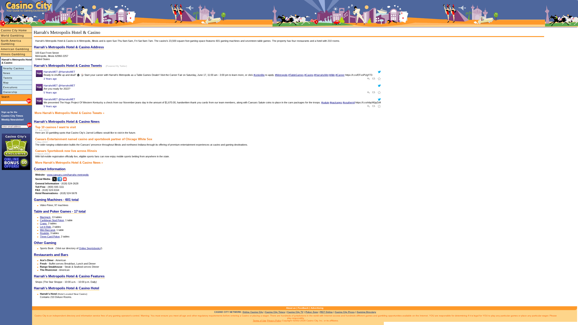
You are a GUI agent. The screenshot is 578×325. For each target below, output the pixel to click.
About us (291, 308)
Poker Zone (311, 312)
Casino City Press (345, 312)
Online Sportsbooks (90, 248)
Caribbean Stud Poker (52, 220)
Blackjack (45, 217)
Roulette (44, 233)
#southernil (349, 102)
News (6, 73)
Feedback (303, 308)
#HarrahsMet (321, 75)
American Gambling (15, 49)
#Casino (308, 75)
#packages (336, 102)
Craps (43, 223)
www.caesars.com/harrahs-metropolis (68, 174)
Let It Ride (45, 226)
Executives (10, 87)
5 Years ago (50, 92)
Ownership (10, 92)
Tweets (7, 78)
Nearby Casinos (13, 68)
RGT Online (326, 312)
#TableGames (296, 75)
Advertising (317, 308)
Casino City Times (275, 312)
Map (6, 82)
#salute (325, 102)
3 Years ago (50, 78)
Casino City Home (14, 30)
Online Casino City (252, 312)
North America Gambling (11, 42)
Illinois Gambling (13, 54)
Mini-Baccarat (47, 230)
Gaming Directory (366, 312)
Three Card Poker (50, 236)
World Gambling (12, 35)
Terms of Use (259, 320)
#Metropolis (281, 75)
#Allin (332, 75)
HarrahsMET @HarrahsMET (59, 71)
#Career (340, 75)
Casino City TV (295, 312)
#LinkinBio (259, 75)
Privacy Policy (274, 320)
